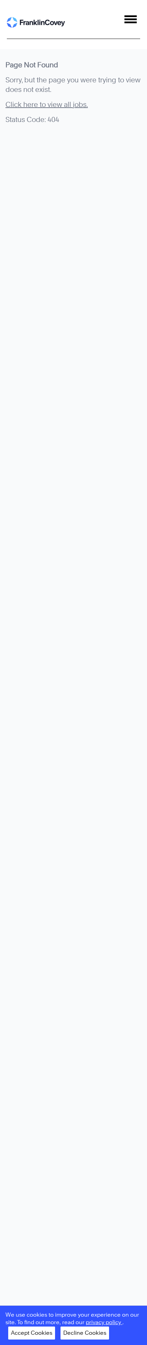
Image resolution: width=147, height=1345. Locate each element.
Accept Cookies (31, 1333)
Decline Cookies (84, 1333)
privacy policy (104, 1322)
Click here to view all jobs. (46, 104)
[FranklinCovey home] (36, 22)
